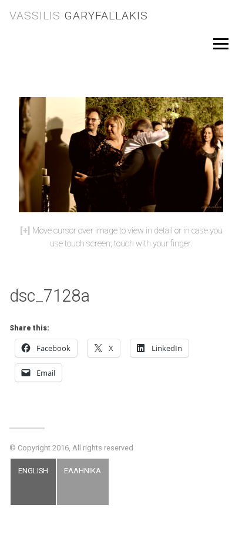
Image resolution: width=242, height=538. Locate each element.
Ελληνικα (82, 470)
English (33, 470)
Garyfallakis (78, 15)
